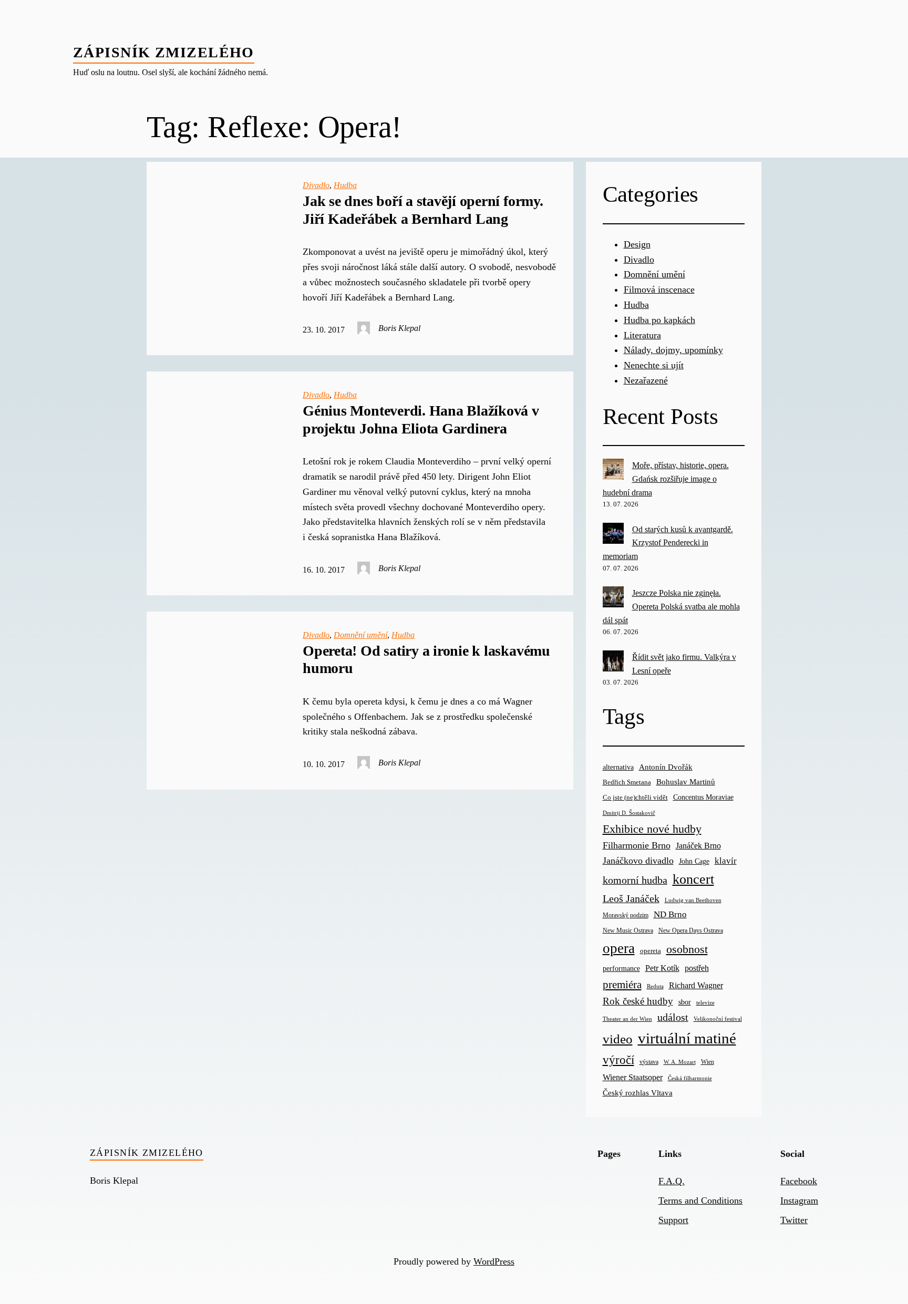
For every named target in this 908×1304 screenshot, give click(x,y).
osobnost (687, 949)
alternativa (618, 767)
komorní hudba (635, 880)
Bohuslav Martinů (685, 782)
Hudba (345, 185)
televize (705, 1002)
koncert (693, 879)
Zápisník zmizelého (163, 52)
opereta (650, 951)
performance (621, 968)
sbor (684, 1002)
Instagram (799, 1200)
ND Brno (670, 914)
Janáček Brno (698, 846)
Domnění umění (360, 634)
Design (637, 244)
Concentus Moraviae (703, 797)
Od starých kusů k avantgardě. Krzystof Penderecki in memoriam (668, 543)
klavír (726, 861)
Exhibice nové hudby (652, 828)
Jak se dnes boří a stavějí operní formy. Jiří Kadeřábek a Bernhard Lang (423, 210)
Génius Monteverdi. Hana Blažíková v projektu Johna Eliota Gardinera (421, 419)
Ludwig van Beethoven (693, 900)
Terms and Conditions (700, 1200)
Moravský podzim (625, 915)
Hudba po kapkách (659, 320)
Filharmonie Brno (636, 845)
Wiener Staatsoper (633, 1077)
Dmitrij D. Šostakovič (629, 813)
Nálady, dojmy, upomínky (673, 350)
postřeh (697, 968)
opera (619, 948)
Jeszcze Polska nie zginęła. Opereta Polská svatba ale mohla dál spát (671, 606)
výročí (618, 1060)
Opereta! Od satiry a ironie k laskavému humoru (426, 660)
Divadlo (316, 185)
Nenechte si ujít (654, 365)
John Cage (694, 861)
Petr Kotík (662, 968)
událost (672, 1017)
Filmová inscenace (659, 289)
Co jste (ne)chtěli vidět (635, 797)
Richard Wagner (696, 985)
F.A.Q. (671, 1181)
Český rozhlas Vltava (638, 1092)
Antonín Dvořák (666, 766)
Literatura (642, 335)
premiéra (622, 984)
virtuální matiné (687, 1038)
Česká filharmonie (690, 1078)
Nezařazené (646, 380)
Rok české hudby (638, 1001)
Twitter (794, 1220)
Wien (707, 1061)
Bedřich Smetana (627, 782)
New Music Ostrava (628, 930)
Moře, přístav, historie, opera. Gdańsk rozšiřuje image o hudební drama (666, 478)
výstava (648, 1062)
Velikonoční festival (718, 1019)
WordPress (493, 1261)
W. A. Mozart (680, 1062)
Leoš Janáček (631, 898)
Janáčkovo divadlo (638, 860)
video (618, 1039)
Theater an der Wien (627, 1019)
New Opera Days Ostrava (690, 930)
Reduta (655, 986)
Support (673, 1220)
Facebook (798, 1181)
